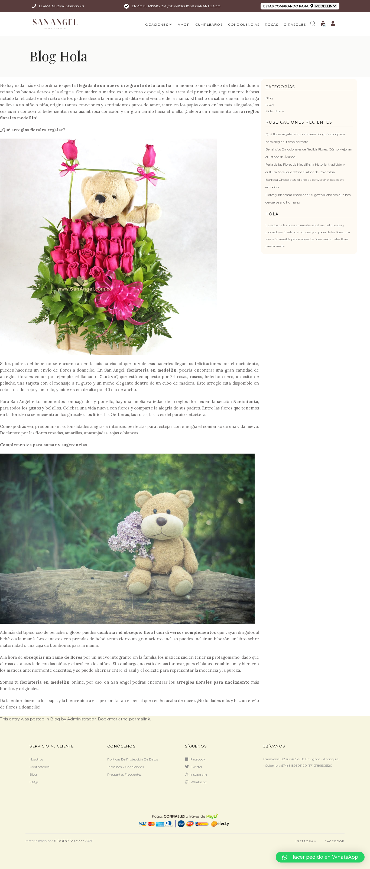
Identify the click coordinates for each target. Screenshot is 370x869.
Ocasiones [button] (156, 24)
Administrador (81, 719)
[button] (320, 857)
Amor (184, 24)
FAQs (269, 105)
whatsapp (198, 782)
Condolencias (243, 24)
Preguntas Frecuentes (124, 774)
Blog (269, 98)
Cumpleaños (209, 24)
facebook (197, 759)
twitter (196, 767)
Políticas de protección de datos (132, 759)
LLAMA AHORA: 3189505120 (61, 6)
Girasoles (295, 24)
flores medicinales (327, 239)
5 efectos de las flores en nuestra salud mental (297, 225)
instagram (198, 774)
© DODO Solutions (69, 841)
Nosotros (36, 759)
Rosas (271, 24)
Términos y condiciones (125, 767)
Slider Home (274, 111)
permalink (139, 719)
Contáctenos (39, 767)
